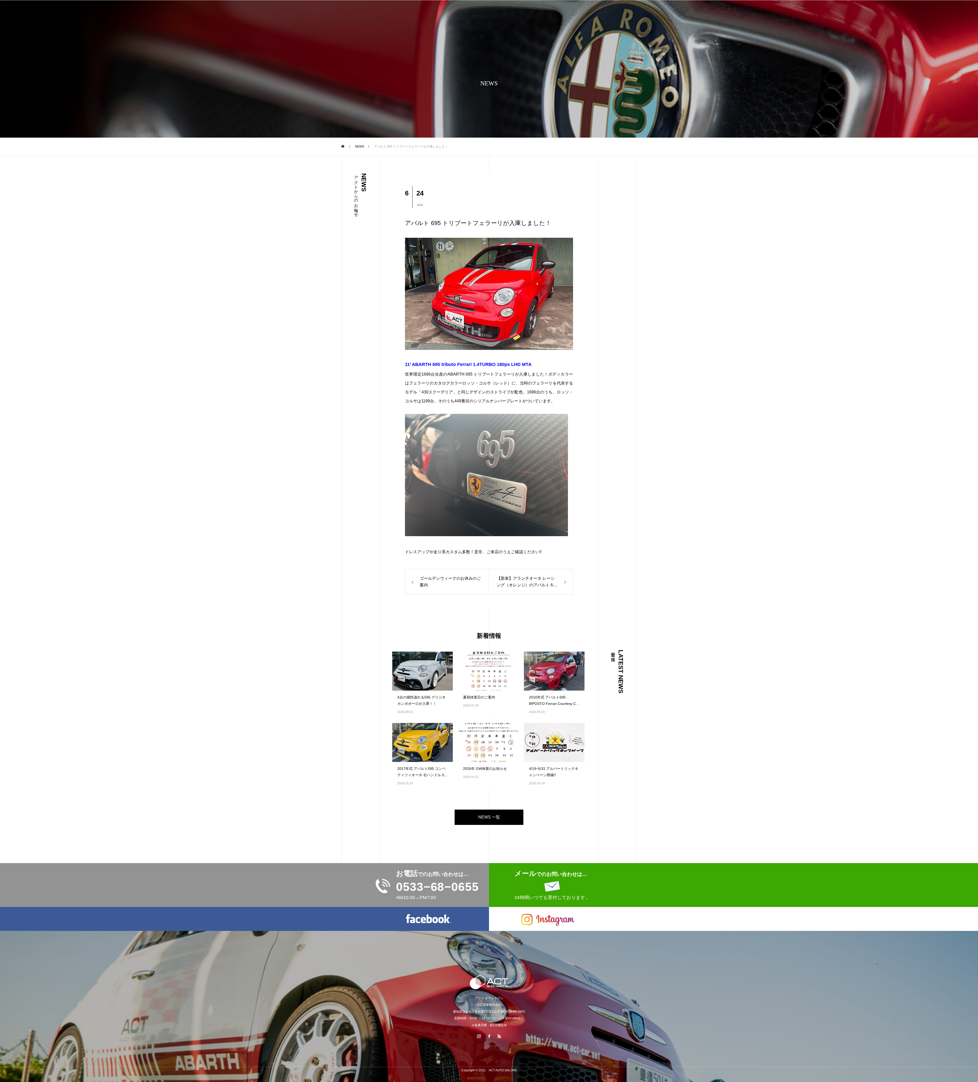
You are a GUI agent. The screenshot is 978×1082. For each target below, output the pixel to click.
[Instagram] (478, 1036)
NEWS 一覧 (489, 817)
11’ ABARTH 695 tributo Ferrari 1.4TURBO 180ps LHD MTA (468, 364)
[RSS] (499, 1036)
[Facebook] (489, 1036)
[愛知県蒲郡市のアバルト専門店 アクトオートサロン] (489, 982)
